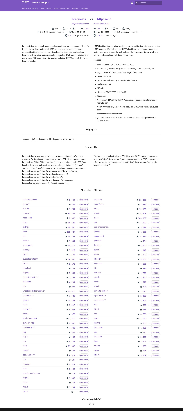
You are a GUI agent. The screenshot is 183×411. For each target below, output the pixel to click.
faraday (26, 250)
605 (73, 332)
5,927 (72, 250)
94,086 (71, 259)
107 (73, 360)
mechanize (27, 327)
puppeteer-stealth (30, 259)
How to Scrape (46, 8)
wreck (25, 314)
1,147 (72, 255)
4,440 (72, 328)
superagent (28, 245)
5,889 (72, 273)
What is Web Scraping (30, 8)
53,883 (71, 214)
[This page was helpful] (89, 404)
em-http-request (30, 318)
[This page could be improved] (93, 404)
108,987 (71, 232)
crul (24, 359)
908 (73, 337)
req (24, 341)
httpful (25, 378)
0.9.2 (71, 35)
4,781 (72, 342)
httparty (26, 273)
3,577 (72, 364)
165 (73, 383)
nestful (26, 350)
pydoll (25, 391)
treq (24, 332)
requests (26, 213)
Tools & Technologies (61, 8)
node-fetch (27, 218)
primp (25, 204)
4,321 (72, 355)
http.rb (25, 387)
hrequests (79, 19)
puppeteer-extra (29, 277)
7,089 (72, 296)
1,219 (72, 319)
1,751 (72, 209)
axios (25, 231)
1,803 (72, 378)
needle (26, 241)
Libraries (75, 8)
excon (25, 263)
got (24, 236)
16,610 (71, 246)
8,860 (72, 218)
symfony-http (28, 323)
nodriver (26, 309)
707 (98, 29)
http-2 (25, 336)
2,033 (72, 323)
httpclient (104, 19)
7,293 (72, 278)
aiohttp (26, 227)
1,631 (72, 241)
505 (73, 351)
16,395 (71, 227)
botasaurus (27, 355)
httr (24, 286)
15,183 (71, 223)
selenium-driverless (31, 373)
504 (73, 205)
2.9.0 (99, 35)
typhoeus (27, 282)
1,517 (72, 305)
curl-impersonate (30, 199)
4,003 (72, 310)
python (76, 24)
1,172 (72, 264)
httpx (25, 222)
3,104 (72, 387)
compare (84, 200)
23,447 (71, 300)
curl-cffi (26, 209)
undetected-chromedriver (34, 291)
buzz (25, 368)
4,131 (72, 282)
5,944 (72, 200)
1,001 (86, 29)
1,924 (72, 369)
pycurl (25, 254)
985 (73, 287)
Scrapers (84, 8)
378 (73, 314)
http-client (84, 24)
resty (25, 346)
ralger (25, 382)
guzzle (26, 300)
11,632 (71, 346)
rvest (25, 305)
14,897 (71, 237)
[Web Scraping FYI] (25, 2)
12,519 (71, 291)
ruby (96, 24)
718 (73, 374)
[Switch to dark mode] (132, 2)
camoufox (27, 295)
